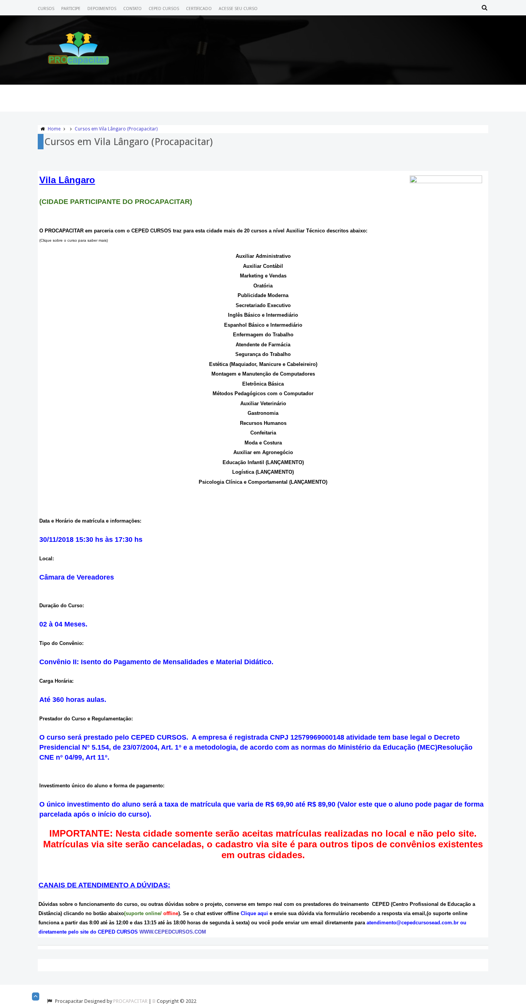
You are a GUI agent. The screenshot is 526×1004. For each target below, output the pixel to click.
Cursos (46, 8)
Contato (132, 8)
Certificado (199, 8)
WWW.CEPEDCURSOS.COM (172, 932)
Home (54, 129)
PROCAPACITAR (130, 1001)
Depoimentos (101, 8)
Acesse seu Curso (238, 8)
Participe (70, 8)
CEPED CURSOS (164, 8)
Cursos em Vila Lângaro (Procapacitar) (116, 129)
